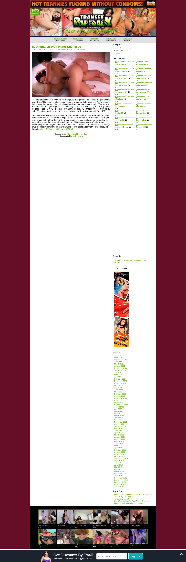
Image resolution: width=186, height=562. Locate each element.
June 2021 (118, 431)
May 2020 (118, 446)
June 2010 (118, 486)
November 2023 (120, 383)
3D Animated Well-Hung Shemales (56, 46)
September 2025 (121, 360)
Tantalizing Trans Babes (123, 499)
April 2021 (118, 433)
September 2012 (121, 480)
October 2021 (119, 424)
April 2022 (118, 413)
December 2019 (120, 454)
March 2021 (119, 435)
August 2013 (119, 476)
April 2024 (118, 377)
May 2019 (118, 467)
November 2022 (120, 400)
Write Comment (76, 136)
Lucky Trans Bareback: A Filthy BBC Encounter (133, 495)
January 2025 (119, 366)
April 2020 (118, 448)
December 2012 (120, 478)
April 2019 (118, 469)
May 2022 (118, 411)
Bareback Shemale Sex (77, 134)
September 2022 (121, 405)
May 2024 (118, 375)
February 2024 (120, 379)
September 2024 (121, 370)
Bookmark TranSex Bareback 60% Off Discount (69, 49)
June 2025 (118, 362)
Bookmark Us (125, 48)
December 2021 (120, 420)
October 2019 (119, 456)
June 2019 (118, 465)
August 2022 (119, 407)
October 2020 (119, 439)
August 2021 (119, 428)
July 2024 (118, 372)
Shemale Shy (94, 39)
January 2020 (119, 452)
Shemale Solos (127, 39)
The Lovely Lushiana (122, 497)
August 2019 (119, 461)
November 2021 (120, 422)
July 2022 (118, 409)
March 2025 (119, 364)
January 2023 (119, 396)
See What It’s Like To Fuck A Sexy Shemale (131, 501)
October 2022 (119, 403)
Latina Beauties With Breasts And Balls (129, 503)
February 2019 (120, 474)
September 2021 (121, 426)
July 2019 (118, 463)
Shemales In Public (60, 39)
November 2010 (120, 484)
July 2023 (118, 388)
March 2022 (119, 415)
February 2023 (120, 394)
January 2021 (119, 437)
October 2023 (119, 385)
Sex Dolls (117, 263)
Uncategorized (140, 260)
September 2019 (121, 458)
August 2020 (119, 441)
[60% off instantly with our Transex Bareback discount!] (93, 36)
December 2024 (120, 368)
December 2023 (120, 381)
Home (116, 48)
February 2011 (120, 482)
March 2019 (119, 471)
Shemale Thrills (111, 39)
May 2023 (118, 392)
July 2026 (118, 355)
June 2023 (118, 390)
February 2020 (120, 450)
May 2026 (118, 357)
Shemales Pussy (78, 39)
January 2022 (119, 418)
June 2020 (118, 443)
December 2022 (120, 398)
